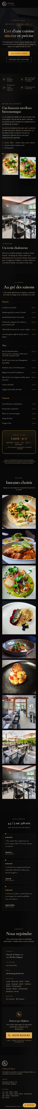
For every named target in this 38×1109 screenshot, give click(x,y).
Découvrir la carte (19, 53)
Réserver (30, 1105)
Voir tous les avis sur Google (19, 827)
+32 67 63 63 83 (11, 965)
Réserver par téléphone (19, 59)
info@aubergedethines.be (15, 973)
